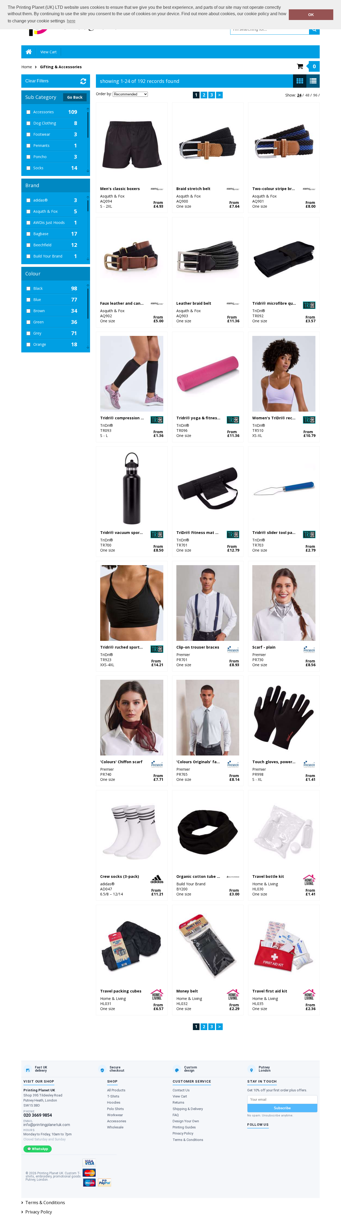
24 (299, 95)
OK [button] (311, 15)
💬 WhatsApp (37, 1149)
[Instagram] (273, 1137)
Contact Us (181, 1090)
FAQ (176, 1115)
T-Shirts (113, 1096)
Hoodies (113, 1102)
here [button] (71, 21)
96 (315, 95)
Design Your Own (186, 1121)
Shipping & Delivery (188, 1109)
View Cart (48, 51)
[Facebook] (251, 1137)
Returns (178, 1102)
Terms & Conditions (188, 1140)
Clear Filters (36, 81)
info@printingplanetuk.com (46, 1125)
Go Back (75, 97)
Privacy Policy (183, 1133)
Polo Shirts (115, 1109)
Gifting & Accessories (61, 66)
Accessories (116, 1121)
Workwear (115, 1115)
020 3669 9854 (37, 1115)
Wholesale (115, 1127)
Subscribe (282, 1108)
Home (26, 66)
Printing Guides (184, 1127)
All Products (116, 1090)
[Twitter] (262, 1137)
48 (307, 95)
